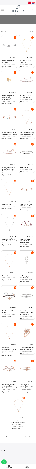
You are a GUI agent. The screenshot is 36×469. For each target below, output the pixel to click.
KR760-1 (30, 308)
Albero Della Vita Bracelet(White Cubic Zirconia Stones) (26, 386)
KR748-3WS (29, 273)
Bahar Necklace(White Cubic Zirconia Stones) (27, 133)
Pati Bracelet (24, 167)
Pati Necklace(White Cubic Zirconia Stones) (9, 240)
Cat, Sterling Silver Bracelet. (8, 61)
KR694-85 (30, 236)
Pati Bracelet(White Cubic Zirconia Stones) (27, 205)
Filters (4, 31)
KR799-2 (22, 418)
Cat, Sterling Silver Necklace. (25, 61)
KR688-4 (13, 164)
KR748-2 (13, 273)
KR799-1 (30, 381)
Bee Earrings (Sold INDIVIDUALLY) (25, 276)
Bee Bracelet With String (8, 311)
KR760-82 (13, 381)
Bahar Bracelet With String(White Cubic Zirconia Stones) (8, 169)
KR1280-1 (13, 58)
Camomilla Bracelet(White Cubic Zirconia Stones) (26, 312)
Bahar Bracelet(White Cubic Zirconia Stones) (9, 133)
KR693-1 (30, 164)
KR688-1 (13, 129)
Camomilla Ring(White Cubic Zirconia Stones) (27, 348)
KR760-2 (13, 344)
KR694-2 (13, 236)
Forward (27, 437)
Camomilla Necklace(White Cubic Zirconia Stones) (9, 349)
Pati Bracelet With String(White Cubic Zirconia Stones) (26, 240)
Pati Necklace (6, 204)
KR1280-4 (30, 93)
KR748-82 (13, 308)
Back (7, 437)
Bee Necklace (6, 276)
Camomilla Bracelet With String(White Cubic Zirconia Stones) (9, 386)
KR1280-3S (12, 93)
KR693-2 (13, 201)
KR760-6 (30, 344)
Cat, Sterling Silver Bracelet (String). (25, 96)
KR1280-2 (30, 58)
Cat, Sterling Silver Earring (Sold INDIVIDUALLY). (8, 97)
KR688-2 (30, 129)
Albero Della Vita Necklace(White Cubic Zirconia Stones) (18, 422)
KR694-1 (30, 201)
